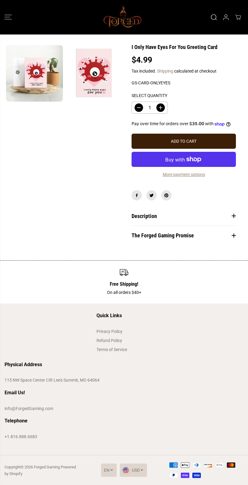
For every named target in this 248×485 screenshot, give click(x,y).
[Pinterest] (166, 195)
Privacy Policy (109, 331)
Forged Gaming (47, 467)
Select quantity (149, 95)
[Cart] (238, 17)
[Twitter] (151, 195)
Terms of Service (111, 349)
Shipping (165, 71)
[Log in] (225, 17)
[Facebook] (137, 195)
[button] (8, 17)
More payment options (184, 174)
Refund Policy (109, 340)
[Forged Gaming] (122, 17)
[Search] (213, 17)
